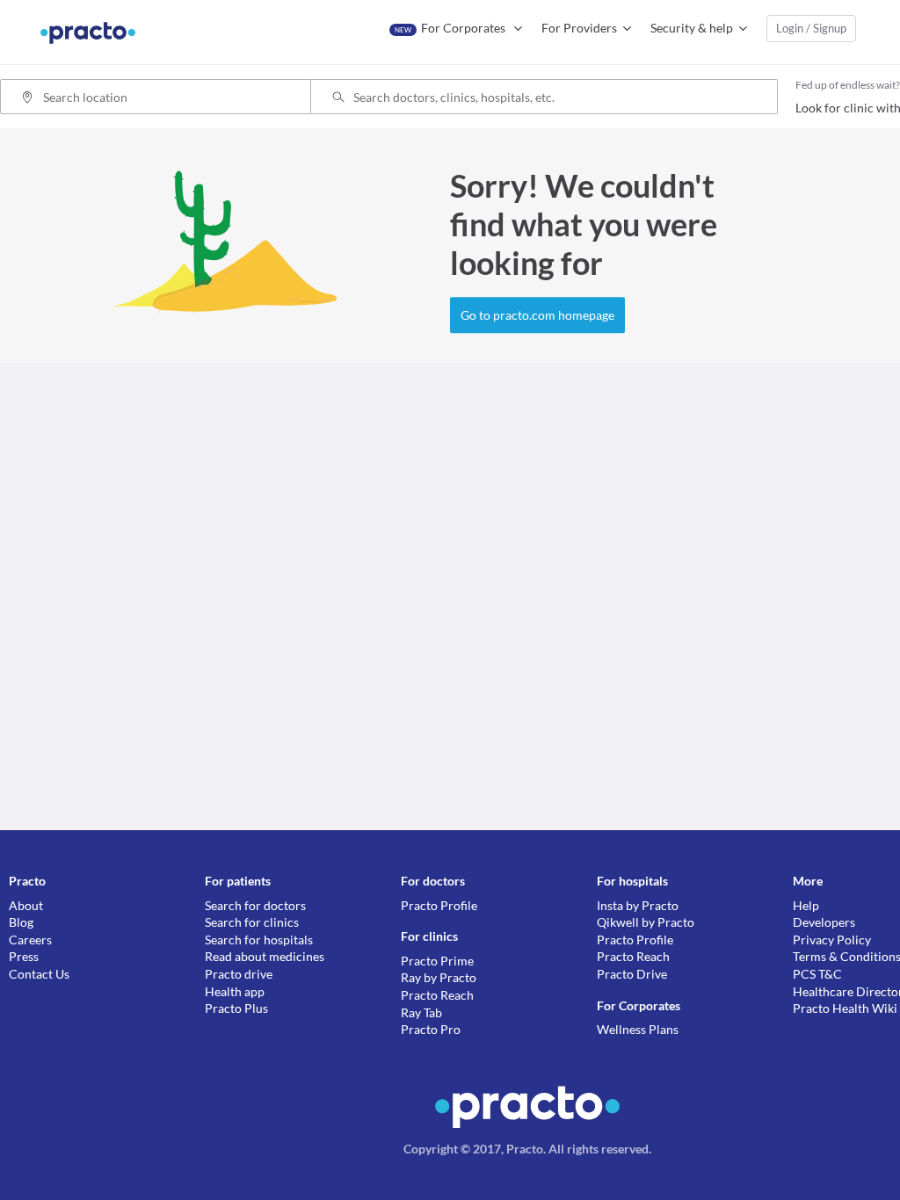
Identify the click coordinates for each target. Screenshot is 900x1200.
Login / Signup (811, 28)
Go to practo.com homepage (537, 314)
